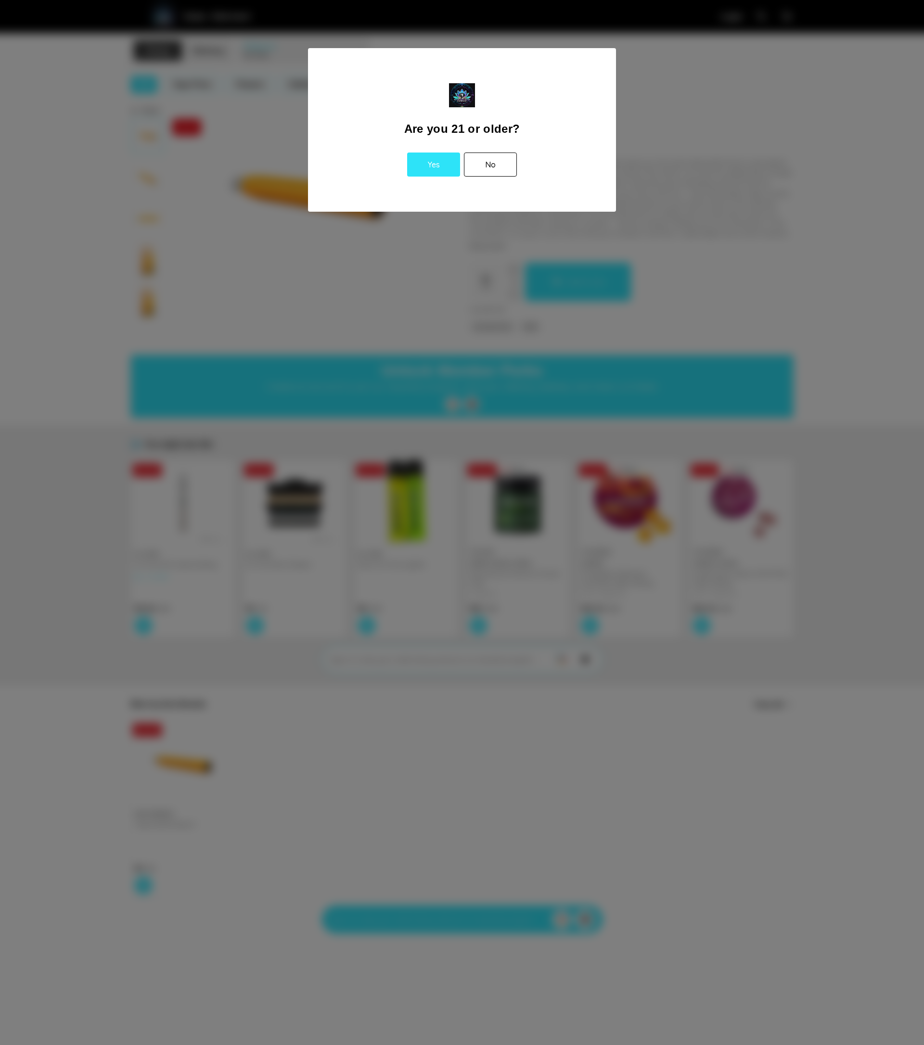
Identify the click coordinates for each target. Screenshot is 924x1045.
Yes (434, 164)
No (490, 164)
